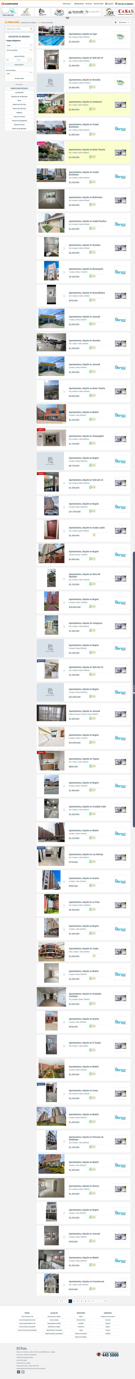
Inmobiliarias (79, 4)
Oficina (81, 1316)
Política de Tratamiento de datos (25, 1357)
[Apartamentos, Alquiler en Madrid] (51, 414)
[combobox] (19, 29)
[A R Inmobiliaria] (93, 12)
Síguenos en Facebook (81, 1333)
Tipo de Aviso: (19, 47)
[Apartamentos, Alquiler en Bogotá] (51, 461)
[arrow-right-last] (106, 1301)
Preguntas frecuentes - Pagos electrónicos (28, 1366)
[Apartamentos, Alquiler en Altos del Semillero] (51, 577)
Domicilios (81, 1323)
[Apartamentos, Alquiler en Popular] (51, 760)
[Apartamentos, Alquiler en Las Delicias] (51, 856)
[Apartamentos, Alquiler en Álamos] (51, 1188)
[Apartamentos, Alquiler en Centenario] (51, 103)
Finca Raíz (66, 4)
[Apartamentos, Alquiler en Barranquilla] (51, 270)
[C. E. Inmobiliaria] (109, 12)
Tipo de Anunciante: (11, 70)
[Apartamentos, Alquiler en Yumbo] (51, 951)
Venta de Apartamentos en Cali (27, 1320)
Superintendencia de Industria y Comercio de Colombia (31, 1368)
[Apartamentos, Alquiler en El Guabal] (51, 1044)
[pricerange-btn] (30, 60)
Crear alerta (20, 78)
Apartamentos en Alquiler (54, 1316)
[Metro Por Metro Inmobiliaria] (42, 12)
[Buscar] (31, 29)
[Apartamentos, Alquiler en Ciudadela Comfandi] (51, 997)
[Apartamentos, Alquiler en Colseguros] (51, 625)
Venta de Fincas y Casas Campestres (27, 1330)
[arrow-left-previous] (66, 1301)
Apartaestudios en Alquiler (54, 1323)
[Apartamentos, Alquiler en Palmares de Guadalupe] (51, 1140)
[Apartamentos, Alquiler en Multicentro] (51, 199)
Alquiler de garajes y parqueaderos (54, 1333)
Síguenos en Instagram (81, 1337)
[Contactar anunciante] (94, 42)
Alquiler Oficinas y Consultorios (54, 1330)
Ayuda (81, 1330)
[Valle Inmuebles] (59, 12)
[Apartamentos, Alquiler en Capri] (51, 35)
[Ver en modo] (115, 22)
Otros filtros (19, 65)
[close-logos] (67, 17)
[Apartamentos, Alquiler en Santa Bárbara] (51, 294)
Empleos (108, 1326)
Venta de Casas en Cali (27, 1316)
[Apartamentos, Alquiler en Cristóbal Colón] (51, 808)
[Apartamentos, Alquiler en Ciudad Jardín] (51, 529)
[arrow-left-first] (61, 1301)
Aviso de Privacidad (22, 1360)
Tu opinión (134, 688)
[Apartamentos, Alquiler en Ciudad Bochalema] (51, 127)
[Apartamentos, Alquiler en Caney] (51, 1092)
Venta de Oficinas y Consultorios (27, 1326)
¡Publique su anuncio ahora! (108, 1316)
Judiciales (107, 1333)
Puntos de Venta (81, 1320)
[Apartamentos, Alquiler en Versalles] (51, 83)
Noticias (89, 4)
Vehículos (107, 1323)
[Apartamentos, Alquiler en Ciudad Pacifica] (51, 223)
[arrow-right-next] (101, 1301)
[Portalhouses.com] (26, 12)
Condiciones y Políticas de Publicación (26, 1355)
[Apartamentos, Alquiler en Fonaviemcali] (51, 1283)
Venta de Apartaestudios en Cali (27, 1323)
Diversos (108, 1330)
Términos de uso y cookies (23, 1363)
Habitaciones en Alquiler (54, 1326)
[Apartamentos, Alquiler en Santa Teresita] (51, 151)
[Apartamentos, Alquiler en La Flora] (51, 904)
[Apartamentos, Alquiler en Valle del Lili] (51, 59)
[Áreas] (126, 12)
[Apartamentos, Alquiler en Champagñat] (51, 438)
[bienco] (120, 129)
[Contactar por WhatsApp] (91, 42)
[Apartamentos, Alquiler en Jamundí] (51, 318)
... (97, 1301)
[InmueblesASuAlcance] (120, 37)
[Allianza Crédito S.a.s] (76, 12)
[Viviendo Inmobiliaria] (9, 12)
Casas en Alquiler (54, 1320)
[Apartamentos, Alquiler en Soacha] (51, 880)
